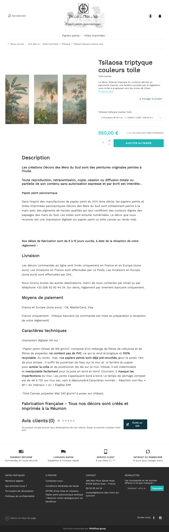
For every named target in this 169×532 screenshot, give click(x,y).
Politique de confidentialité (19, 496)
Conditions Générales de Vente (62, 486)
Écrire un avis (137, 424)
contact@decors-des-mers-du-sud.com (103, 494)
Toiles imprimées (94, 35)
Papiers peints (71, 35)
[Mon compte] (150, 16)
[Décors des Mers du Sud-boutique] (84, 16)
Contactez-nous (54, 481)
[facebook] (153, 518)
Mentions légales (14, 481)
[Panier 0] (160, 16)
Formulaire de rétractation (19, 491)
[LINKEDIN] (155, 98)
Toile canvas (104, 76)
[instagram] (160, 518)
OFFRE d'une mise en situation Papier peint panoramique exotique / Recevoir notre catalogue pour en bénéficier (64, 496)
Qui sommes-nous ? (16, 486)
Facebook (142, 98)
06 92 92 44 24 (94, 488)
